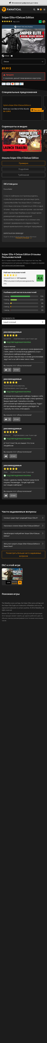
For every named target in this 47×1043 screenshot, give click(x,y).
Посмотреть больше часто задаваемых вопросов (23, 554)
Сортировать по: (8, 318)
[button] (25, 338)
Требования (23, 175)
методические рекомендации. (13, 265)
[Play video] (21, 140)
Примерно (23, 163)
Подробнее (23, 169)
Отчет (16, 370)
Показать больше (22, 238)
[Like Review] (6, 456)
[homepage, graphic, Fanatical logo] (11, 9)
